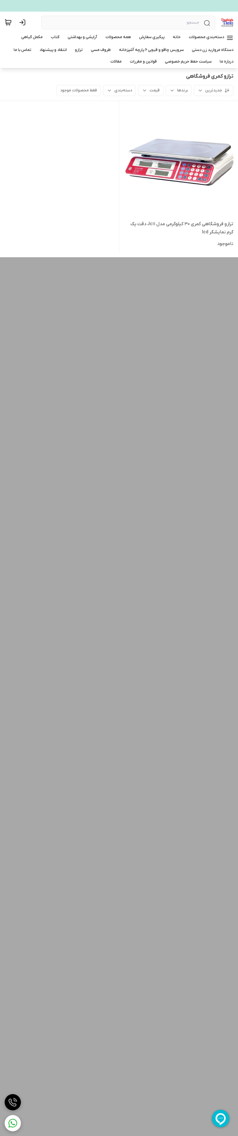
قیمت (154, 90)
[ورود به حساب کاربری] (23, 22)
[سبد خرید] (8, 22)
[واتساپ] (13, 1123)
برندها (182, 90)
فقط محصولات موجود (78, 90)
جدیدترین (213, 90)
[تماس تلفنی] (13, 1102)
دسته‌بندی (123, 90)
